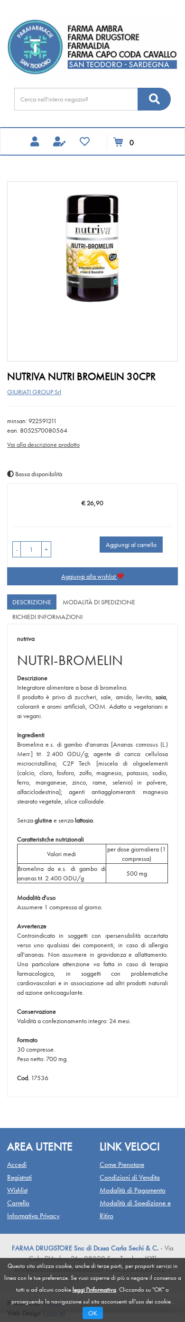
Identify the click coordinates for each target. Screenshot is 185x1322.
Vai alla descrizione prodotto (43, 444)
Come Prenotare (122, 1164)
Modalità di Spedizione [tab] (99, 602)
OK (92, 1313)
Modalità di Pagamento (133, 1190)
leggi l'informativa (94, 1289)
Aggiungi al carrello (131, 544)
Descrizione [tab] (31, 602)
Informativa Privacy (33, 1215)
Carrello (18, 1203)
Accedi (17, 1164)
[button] (16, 549)
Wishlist (17, 1190)
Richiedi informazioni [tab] (47, 616)
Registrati (19, 1177)
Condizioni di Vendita (130, 1177)
